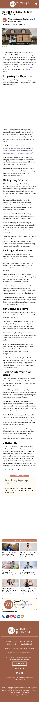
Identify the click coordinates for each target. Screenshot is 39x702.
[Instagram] (11, 616)
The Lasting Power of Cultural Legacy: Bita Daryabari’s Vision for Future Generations (9, 591)
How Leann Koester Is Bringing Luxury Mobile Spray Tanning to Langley (28, 572)
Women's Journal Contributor (21, 19)
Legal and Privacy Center (20, 648)
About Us (7, 648)
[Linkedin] (18, 616)
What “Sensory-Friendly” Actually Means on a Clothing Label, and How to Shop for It (28, 555)
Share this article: (9, 612)
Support (31, 648)
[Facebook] (3, 616)
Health (8, 641)
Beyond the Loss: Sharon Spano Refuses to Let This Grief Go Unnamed (19, 481)
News (17, 644)
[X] (7, 616)
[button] (3, 4)
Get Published (26, 644)
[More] (22, 616)
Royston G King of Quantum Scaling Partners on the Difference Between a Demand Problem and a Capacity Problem (19, 491)
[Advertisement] (19, 108)
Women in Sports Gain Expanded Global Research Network (9, 554)
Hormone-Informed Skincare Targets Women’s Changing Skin (10, 572)
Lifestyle (22, 24)
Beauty (22, 641)
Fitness (15, 641)
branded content (28, 604)
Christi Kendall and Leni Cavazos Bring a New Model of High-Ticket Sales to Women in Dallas (28, 591)
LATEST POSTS (19, 540)
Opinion (10, 644)
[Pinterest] (14, 616)
